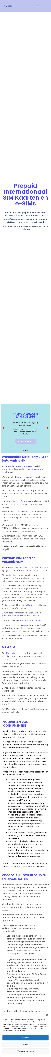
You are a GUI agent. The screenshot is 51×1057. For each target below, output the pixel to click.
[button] (47, 1015)
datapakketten (36, 469)
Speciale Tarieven (21, 501)
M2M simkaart (11, 653)
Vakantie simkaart (22, 567)
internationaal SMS (32, 620)
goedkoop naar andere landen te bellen (20, 615)
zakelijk (18, 480)
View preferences (25, 1051)
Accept (25, 1037)
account (26, 625)
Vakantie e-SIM (41, 567)
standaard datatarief (15, 490)
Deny (25, 1044)
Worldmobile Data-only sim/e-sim (17, 466)
